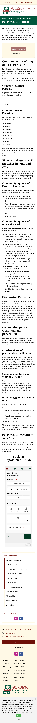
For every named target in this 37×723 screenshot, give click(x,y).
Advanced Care (11, 596)
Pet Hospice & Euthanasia (16, 574)
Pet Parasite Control (14, 565)
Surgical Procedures (13, 600)
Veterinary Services (11, 555)
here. (31, 712)
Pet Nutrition (12, 583)
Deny (18, 719)
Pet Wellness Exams (15, 587)
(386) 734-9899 (18, 53)
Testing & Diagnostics (13, 591)
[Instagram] (16, 618)
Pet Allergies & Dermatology (17, 569)
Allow (18, 715)
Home (4, 18)
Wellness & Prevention (23, 18)
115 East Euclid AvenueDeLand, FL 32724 (18, 630)
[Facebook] (21, 618)
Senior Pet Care (13, 578)
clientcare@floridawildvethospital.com (17, 636)
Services (11, 18)
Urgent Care (10, 605)
